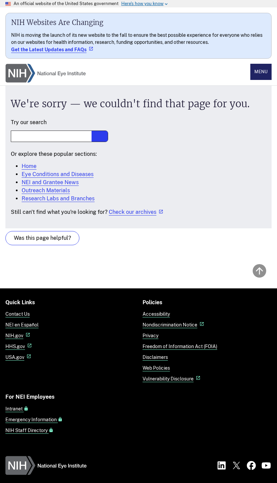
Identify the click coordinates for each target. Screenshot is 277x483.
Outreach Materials (46, 190)
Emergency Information (31, 419)
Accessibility (156, 314)
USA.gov (14, 357)
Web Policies (156, 368)
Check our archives (132, 212)
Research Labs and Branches (58, 198)
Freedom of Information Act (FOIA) (180, 346)
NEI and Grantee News (50, 182)
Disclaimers (155, 357)
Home (29, 166)
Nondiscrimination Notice (170, 325)
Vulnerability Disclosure (168, 378)
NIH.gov (14, 335)
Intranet (14, 408)
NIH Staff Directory (27, 430)
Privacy (150, 335)
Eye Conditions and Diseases (58, 174)
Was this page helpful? (42, 238)
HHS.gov (15, 346)
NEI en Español (22, 325)
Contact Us (17, 314)
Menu (261, 71)
